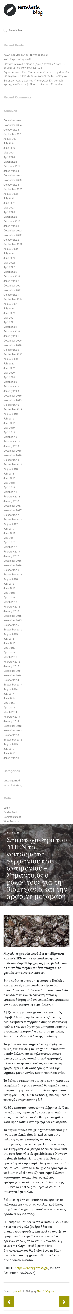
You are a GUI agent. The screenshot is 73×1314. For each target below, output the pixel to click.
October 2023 (11, 184)
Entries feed (10, 812)
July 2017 (9, 528)
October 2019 (11, 404)
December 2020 (13, 340)
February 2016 (12, 606)
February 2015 (12, 661)
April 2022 (9, 267)
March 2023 (10, 216)
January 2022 (11, 281)
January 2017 (11, 556)
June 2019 (9, 423)
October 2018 (11, 459)
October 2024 (11, 129)
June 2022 (9, 258)
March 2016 (10, 602)
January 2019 (11, 446)
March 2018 (10, 492)
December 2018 (13, 450)
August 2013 (11, 744)
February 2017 (12, 551)
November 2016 (13, 565)
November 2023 (13, 180)
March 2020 (10, 381)
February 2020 (12, 386)
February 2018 (12, 496)
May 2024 (9, 152)
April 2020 (9, 377)
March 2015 (10, 657)
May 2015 (9, 648)
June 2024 (9, 148)
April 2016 (9, 597)
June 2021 (9, 313)
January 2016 (11, 611)
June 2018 (9, 478)
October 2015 (11, 625)
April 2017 (9, 542)
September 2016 (13, 574)
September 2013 (13, 739)
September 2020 (13, 354)
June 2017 (9, 533)
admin (18, 1291)
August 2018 (11, 469)
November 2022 (13, 235)
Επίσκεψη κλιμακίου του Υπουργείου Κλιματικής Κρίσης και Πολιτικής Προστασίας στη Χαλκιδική (33, 82)
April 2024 (9, 157)
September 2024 (13, 134)
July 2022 (9, 253)
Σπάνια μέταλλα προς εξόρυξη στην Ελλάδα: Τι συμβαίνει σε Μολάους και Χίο (34, 65)
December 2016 (13, 560)
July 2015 (9, 638)
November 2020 (13, 345)
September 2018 (13, 464)
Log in (7, 807)
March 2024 (10, 161)
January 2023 (11, 226)
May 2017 (9, 537)
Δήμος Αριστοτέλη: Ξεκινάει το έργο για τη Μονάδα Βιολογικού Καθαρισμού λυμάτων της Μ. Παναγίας (36, 74)
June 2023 (9, 203)
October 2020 (11, 349)
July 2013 (9, 748)
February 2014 (12, 716)
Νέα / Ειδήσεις (13, 785)
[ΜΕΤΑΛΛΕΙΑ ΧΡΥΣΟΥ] (23, 15)
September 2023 (13, 189)
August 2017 (11, 524)
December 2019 (13, 395)
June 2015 (9, 643)
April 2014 (9, 707)
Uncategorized (12, 780)
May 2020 (9, 372)
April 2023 (9, 212)
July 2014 (9, 693)
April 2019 (9, 432)
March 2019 (10, 437)
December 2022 (13, 230)
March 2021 (10, 326)
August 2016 (11, 579)
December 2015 (13, 615)
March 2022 (10, 271)
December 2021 (13, 285)
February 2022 (12, 276)
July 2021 (9, 308)
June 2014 (9, 698)
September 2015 (13, 629)
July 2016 (9, 583)
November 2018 (13, 455)
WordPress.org (12, 821)
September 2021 (13, 299)
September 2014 (13, 684)
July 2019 (9, 418)
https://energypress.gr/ (31, 1268)
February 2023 (12, 221)
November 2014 (13, 675)
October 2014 (11, 680)
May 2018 (9, 482)
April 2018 (9, 487)
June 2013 (9, 753)
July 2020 (9, 363)
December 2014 (13, 670)
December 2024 (13, 120)
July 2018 (9, 473)
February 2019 (12, 441)
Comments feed (12, 816)
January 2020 (11, 391)
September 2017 (13, 519)
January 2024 (11, 171)
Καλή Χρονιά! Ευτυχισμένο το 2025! (26, 54)
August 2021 (11, 304)
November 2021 (13, 290)
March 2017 (10, 547)
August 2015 (11, 634)
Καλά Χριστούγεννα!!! (17, 59)
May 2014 (9, 703)
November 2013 (13, 730)
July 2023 (9, 198)
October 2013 (11, 735)
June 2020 (9, 368)
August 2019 (11, 414)
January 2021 (11, 336)
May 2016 (9, 592)
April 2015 (9, 652)
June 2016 (9, 588)
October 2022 (11, 239)
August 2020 (11, 359)
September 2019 (13, 409)
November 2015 (13, 620)
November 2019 (13, 400)
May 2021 (9, 317)
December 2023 (13, 175)
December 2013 (13, 725)
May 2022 (9, 262)
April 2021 (9, 322)
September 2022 (13, 244)
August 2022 (11, 248)
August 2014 (11, 689)
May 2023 (9, 207)
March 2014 (10, 712)
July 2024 (9, 143)
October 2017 (11, 514)
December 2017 (13, 505)
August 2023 (11, 193)
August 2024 (11, 138)
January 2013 (11, 758)
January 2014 (11, 721)
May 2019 (9, 427)
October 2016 (11, 570)
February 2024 (12, 166)
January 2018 (11, 501)
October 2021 (11, 294)
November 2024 (13, 125)
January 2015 (11, 666)
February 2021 (12, 331)
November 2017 (13, 510)
